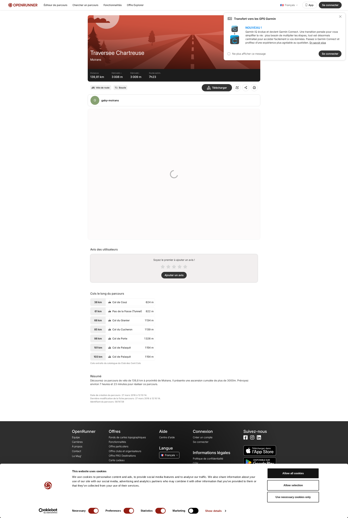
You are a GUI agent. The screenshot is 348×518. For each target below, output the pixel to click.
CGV (195, 463)
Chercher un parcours (85, 5)
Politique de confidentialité (208, 458)
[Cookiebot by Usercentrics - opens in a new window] (48, 511)
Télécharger (219, 87)
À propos (77, 446)
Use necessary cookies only (293, 497)
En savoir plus (318, 42)
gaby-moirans (110, 100)
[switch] (129, 511)
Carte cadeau (117, 460)
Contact (76, 451)
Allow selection (293, 485)
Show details (213, 510)
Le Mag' (77, 456)
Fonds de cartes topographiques (127, 437)
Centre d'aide (167, 437)
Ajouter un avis (174, 275)
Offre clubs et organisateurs (125, 451)
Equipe (76, 437)
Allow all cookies (293, 473)
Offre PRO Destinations (122, 455)
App (311, 5)
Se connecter (330, 5)
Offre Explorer (135, 5)
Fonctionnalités (112, 5)
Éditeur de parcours (55, 5)
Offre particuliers (118, 446)
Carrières (77, 441)
